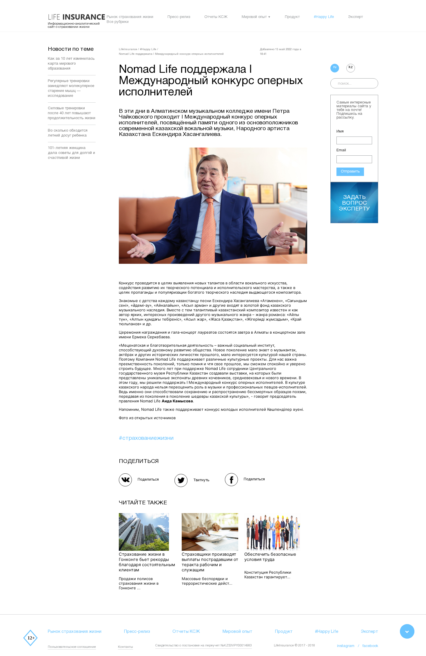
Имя (340, 131)
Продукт (292, 17)
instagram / (350, 646)
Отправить (350, 171)
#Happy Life (324, 17)
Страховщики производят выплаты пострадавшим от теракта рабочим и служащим (210, 562)
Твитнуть (201, 480)
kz (351, 67)
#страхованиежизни (146, 438)
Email (341, 150)
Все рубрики (118, 22)
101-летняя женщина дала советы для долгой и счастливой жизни (71, 153)
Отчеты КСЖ (215, 17)
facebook (370, 646)
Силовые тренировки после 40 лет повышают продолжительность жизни (71, 113)
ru (334, 67)
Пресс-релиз (179, 17)
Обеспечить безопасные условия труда (270, 557)
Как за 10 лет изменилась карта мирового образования (71, 63)
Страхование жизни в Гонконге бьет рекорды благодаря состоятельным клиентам (147, 562)
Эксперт (355, 17)
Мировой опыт (254, 17)
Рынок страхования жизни (130, 17)
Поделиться (148, 479)
